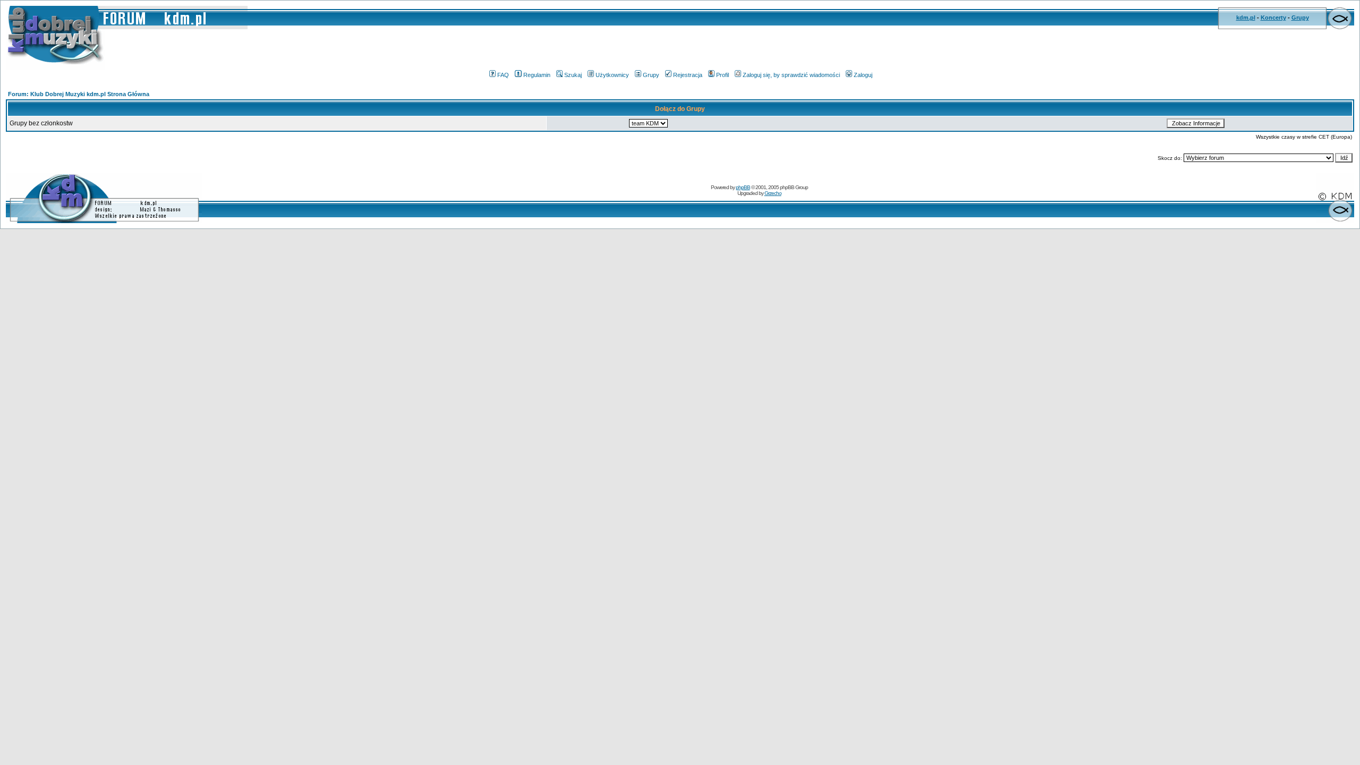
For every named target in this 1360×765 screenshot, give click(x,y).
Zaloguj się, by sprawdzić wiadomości (791, 75)
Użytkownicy (612, 75)
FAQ (503, 75)
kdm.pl (1245, 17)
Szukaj (573, 75)
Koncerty (1273, 17)
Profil (722, 75)
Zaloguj (863, 75)
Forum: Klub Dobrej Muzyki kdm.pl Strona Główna (78, 94)
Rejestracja (687, 75)
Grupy (1300, 17)
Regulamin (536, 75)
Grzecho (772, 193)
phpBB (743, 187)
